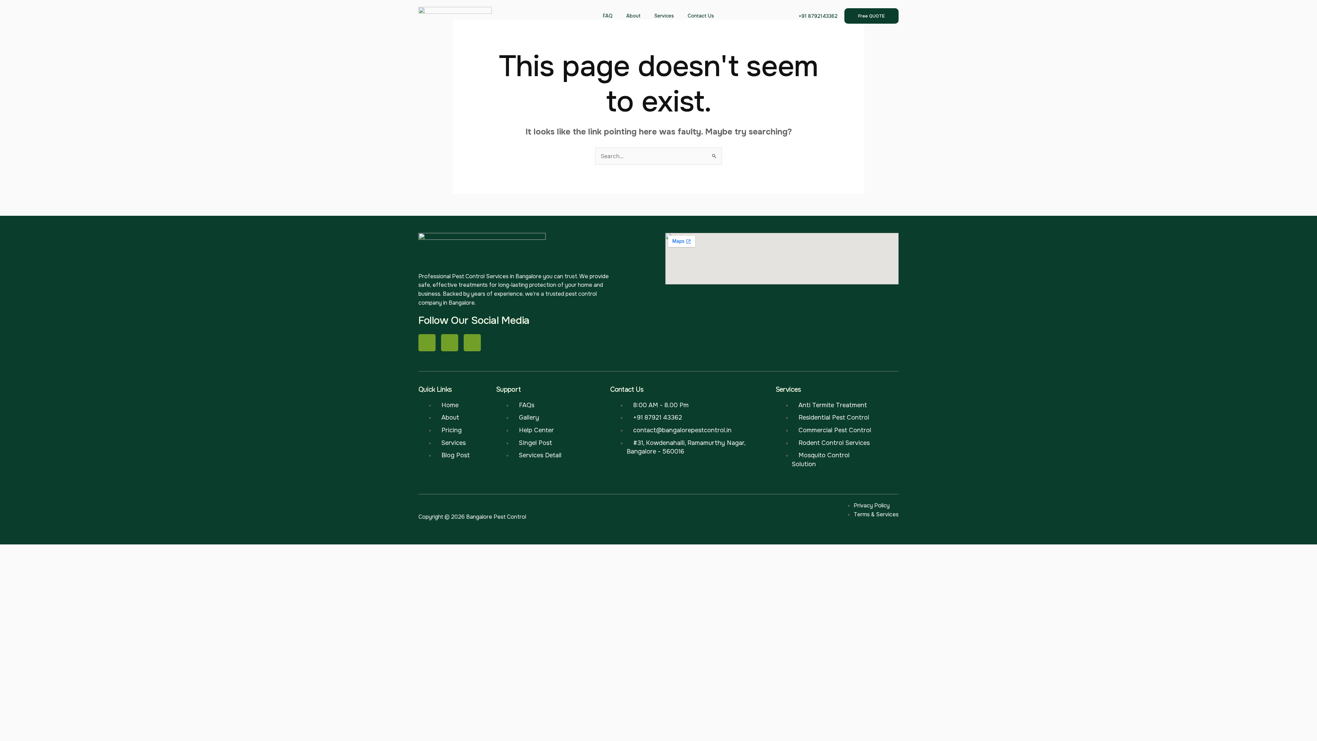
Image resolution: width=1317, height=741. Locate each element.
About (633, 16)
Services (664, 16)
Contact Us (701, 16)
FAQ (608, 16)
